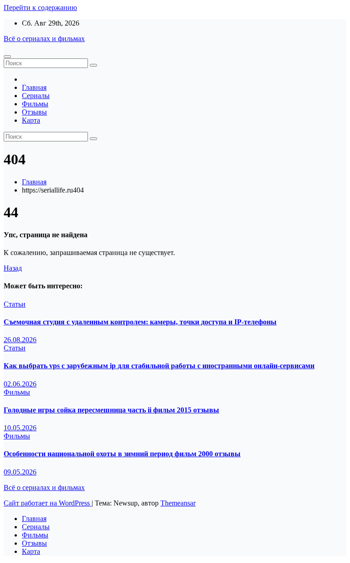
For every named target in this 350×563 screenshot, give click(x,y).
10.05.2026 (20, 428)
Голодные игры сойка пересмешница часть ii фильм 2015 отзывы (111, 410)
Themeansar (178, 503)
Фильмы (35, 104)
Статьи (15, 304)
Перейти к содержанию (40, 7)
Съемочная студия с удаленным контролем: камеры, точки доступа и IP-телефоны (140, 322)
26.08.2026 (20, 340)
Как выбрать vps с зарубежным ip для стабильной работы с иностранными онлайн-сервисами (159, 366)
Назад (13, 268)
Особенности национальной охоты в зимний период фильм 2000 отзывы (122, 454)
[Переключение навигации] (7, 56)
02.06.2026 (20, 384)
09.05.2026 (20, 472)
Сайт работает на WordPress (48, 503)
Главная (34, 87)
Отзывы (34, 112)
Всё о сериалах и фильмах (44, 38)
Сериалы (36, 95)
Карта (31, 120)
